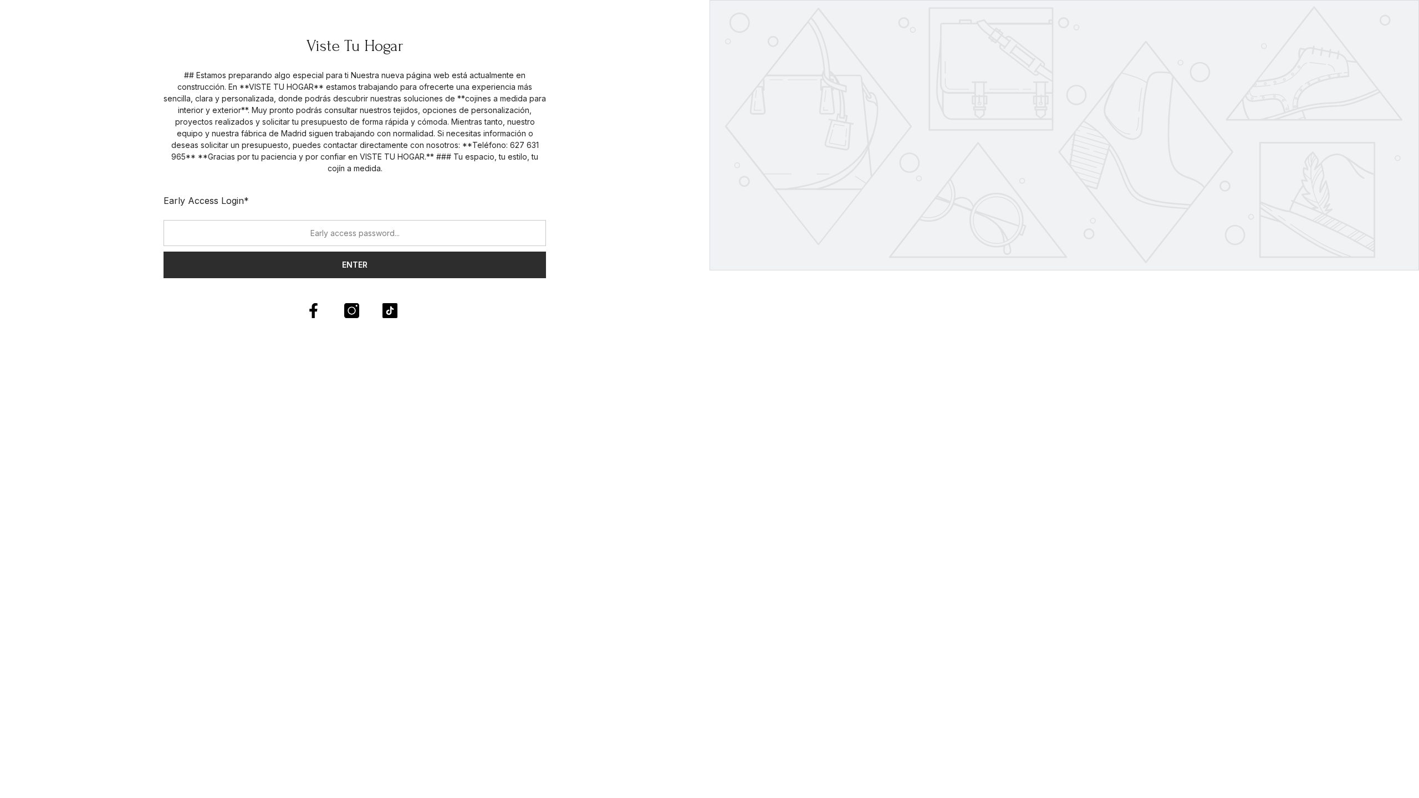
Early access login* (206, 200)
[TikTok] (390, 310)
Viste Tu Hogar (355, 46)
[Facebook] (313, 310)
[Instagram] (351, 310)
